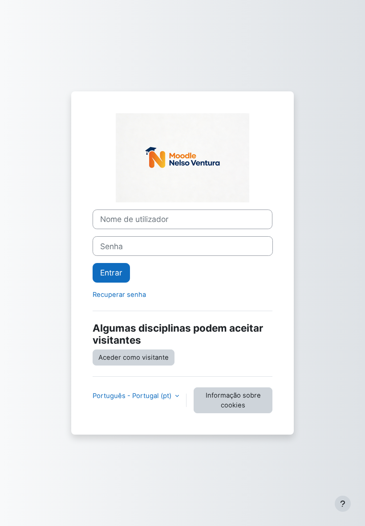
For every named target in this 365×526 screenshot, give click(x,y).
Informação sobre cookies (233, 400)
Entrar (111, 272)
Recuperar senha (119, 295)
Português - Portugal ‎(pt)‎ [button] (133, 396)
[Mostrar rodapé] (343, 504)
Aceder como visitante (133, 357)
